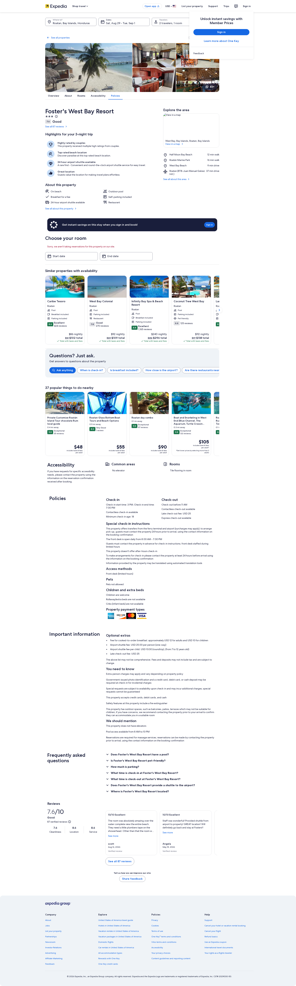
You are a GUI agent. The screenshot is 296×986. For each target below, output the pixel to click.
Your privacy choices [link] (160, 953)
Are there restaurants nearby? (204, 370)
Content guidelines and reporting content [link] (170, 958)
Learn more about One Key (221, 41)
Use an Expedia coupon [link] (215, 942)
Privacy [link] (154, 920)
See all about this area (174, 179)
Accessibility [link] (157, 947)
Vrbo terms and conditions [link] (163, 942)
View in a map (172, 143)
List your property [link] (53, 931)
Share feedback (132, 878)
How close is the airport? (162, 370)
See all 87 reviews (54, 126)
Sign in (247, 6)
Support (213, 6)
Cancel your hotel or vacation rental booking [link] (225, 925)
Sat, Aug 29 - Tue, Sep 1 (120, 23)
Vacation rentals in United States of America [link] (118, 931)
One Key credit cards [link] (108, 964)
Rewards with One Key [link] (109, 958)
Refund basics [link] (211, 936)
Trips (226, 6)
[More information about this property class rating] (56, 116)
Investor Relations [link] (53, 947)
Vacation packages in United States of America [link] (119, 936)
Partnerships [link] (51, 936)
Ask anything (65, 370)
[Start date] (71, 256)
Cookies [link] (155, 925)
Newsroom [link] (50, 942)
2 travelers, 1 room (170, 23)
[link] (221, 53)
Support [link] (208, 920)
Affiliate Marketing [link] (53, 958)
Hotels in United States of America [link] (114, 925)
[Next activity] (219, 424)
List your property (192, 6)
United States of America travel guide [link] (115, 920)
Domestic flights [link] (105, 942)
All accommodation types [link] (110, 953)
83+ (212, 86)
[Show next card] (219, 310)
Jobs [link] (47, 925)
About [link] (48, 920)
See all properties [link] (60, 37)
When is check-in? (91, 370)
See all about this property (59, 208)
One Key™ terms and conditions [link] (166, 936)
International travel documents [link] (219, 947)
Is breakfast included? (124, 370)
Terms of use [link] (157, 931)
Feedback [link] (49, 964)
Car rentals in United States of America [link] (116, 947)
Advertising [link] (50, 953)
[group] (134, 370)
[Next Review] (213, 833)
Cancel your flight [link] (213, 931)
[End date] (126, 256)
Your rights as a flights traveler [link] (218, 953)
